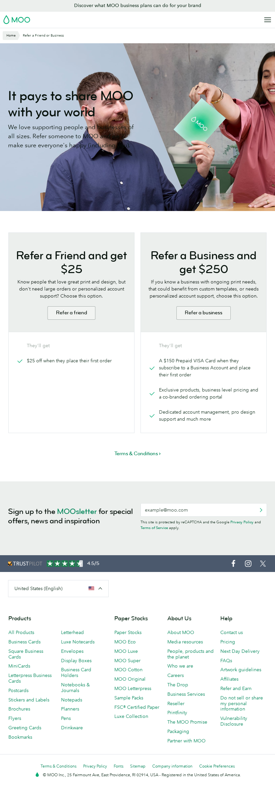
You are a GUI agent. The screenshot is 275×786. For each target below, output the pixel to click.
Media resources (185, 642)
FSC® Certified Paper (136, 707)
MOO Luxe (126, 651)
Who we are (180, 666)
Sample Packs (128, 698)
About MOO (180, 632)
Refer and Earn (236, 688)
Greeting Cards (24, 728)
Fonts (118, 766)
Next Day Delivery (240, 651)
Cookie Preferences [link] (217, 766)
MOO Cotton (128, 670)
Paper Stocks (128, 632)
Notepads (71, 700)
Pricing (227, 642)
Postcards (18, 690)
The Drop (177, 685)
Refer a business (203, 313)
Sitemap (138, 766)
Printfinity (177, 713)
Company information (172, 766)
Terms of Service (154, 527)
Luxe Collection (131, 716)
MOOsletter (77, 511)
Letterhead (72, 632)
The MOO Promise (187, 722)
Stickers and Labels (28, 700)
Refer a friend (71, 313)
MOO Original (130, 679)
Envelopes (72, 651)
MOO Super (127, 661)
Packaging (178, 731)
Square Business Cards (25, 654)
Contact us (231, 632)
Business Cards (24, 642)
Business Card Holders (76, 672)
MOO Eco (125, 642)
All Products (21, 632)
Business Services (186, 694)
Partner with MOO (186, 741)
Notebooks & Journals (75, 687)
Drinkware (72, 728)
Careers (175, 675)
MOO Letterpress (132, 688)
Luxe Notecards (78, 642)
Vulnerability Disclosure (233, 721)
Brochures (19, 709)
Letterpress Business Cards (30, 678)
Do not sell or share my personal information (241, 703)
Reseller (175, 703)
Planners (70, 709)
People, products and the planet (190, 654)
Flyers (14, 718)
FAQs (226, 661)
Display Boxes (76, 661)
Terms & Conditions (58, 766)
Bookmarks (20, 737)
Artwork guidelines (240, 670)
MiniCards (19, 666)
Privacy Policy (242, 522)
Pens (66, 718)
